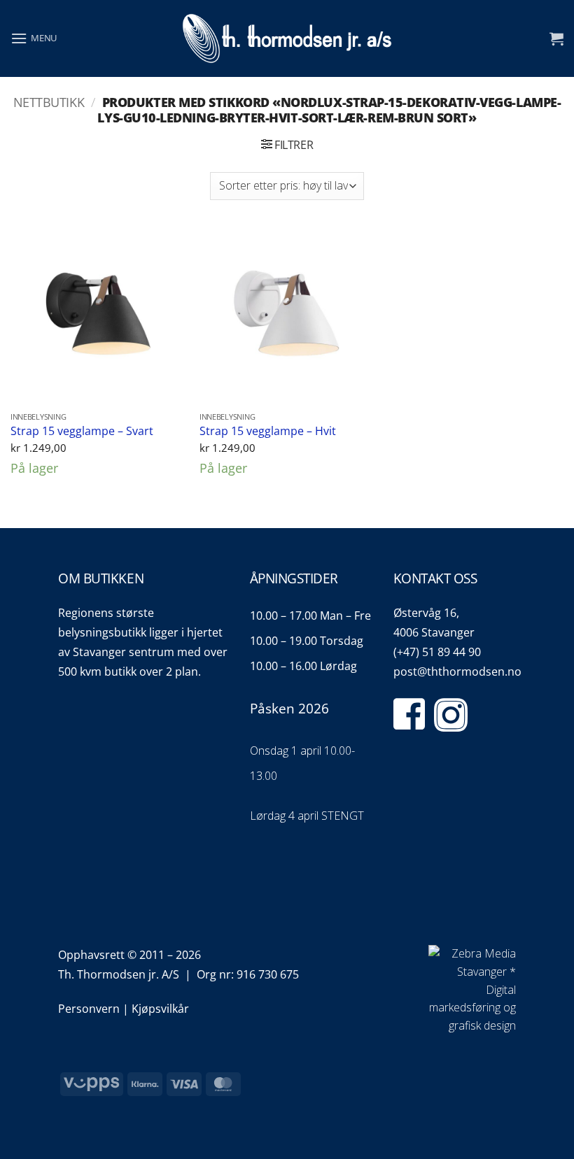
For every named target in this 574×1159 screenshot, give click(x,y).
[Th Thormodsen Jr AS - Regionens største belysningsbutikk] (287, 39)
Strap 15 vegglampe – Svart (81, 431)
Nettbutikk (48, 102)
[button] (33, 38)
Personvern (89, 1008)
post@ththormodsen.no (457, 671)
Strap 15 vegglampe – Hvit (268, 431)
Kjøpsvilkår (160, 1008)
